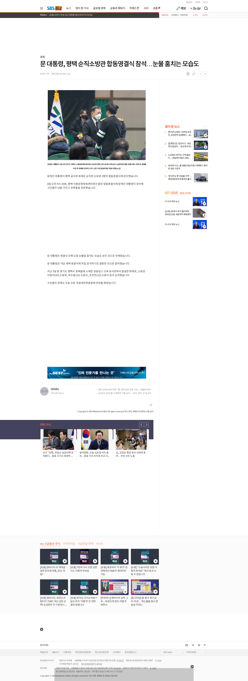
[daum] (199, 645)
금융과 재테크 (117, 8)
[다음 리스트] (146, 424)
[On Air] (195, 8)
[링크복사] (193, 73)
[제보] (181, 8)
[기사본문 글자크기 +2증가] (205, 73)
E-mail (158, 660)
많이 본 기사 (81, 8)
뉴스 (68, 8)
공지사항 (44, 645)
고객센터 (117, 652)
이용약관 (67, 652)
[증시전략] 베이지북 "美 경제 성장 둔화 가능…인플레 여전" (125, 390)
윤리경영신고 (130, 652)
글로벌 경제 (99, 8)
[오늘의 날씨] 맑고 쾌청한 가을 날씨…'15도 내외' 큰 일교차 (124, 393)
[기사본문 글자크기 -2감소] (200, 73)
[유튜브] (186, 645)
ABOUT (55, 652)
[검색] (206, 8)
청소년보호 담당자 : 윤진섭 (91, 664)
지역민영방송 (191, 652)
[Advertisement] (21, 649)
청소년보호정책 (101, 652)
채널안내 (44, 652)
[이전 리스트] (141, 424)
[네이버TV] (205, 645)
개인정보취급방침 (83, 652)
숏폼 (155, 7)
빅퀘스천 (134, 8)
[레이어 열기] (42, 8)
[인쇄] (188, 73)
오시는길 (120, 660)
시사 (146, 8)
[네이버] (193, 645)
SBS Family (167, 652)
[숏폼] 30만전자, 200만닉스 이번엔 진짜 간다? (68, 15)
